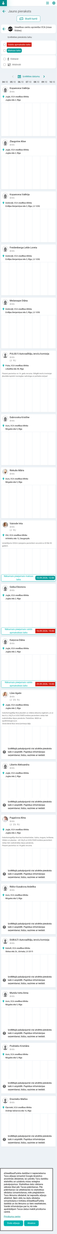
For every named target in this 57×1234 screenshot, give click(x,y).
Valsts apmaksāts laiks (19, 44)
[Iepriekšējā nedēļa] (13, 76)
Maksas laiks (14, 50)
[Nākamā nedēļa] (44, 76)
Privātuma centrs (12, 1216)
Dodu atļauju (13, 1223)
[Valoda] (54, 3)
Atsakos (31, 1223)
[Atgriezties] (4, 29)
